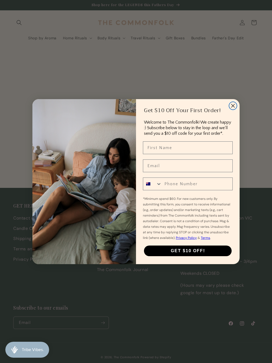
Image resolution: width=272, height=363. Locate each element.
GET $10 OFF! (188, 250)
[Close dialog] (233, 106)
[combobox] (152, 184)
